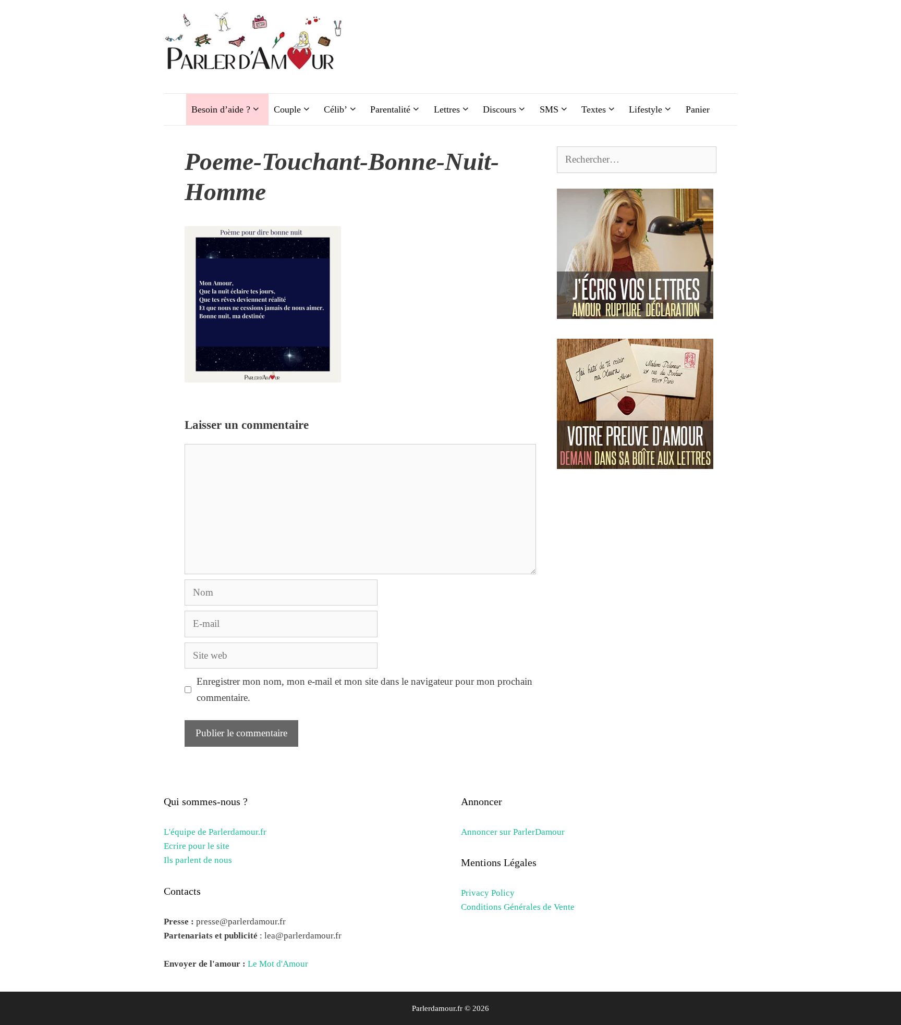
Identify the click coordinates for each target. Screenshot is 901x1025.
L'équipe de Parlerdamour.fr (215, 832)
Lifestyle (645, 109)
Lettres (447, 109)
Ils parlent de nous (198, 860)
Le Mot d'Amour (278, 964)
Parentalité (390, 109)
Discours (499, 109)
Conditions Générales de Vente (518, 907)
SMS (549, 109)
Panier (698, 109)
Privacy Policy (488, 893)
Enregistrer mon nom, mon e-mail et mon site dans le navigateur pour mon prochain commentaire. (364, 689)
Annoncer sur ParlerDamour (513, 832)
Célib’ (335, 109)
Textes (593, 109)
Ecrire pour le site (196, 846)
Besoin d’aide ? (220, 109)
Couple (287, 109)
